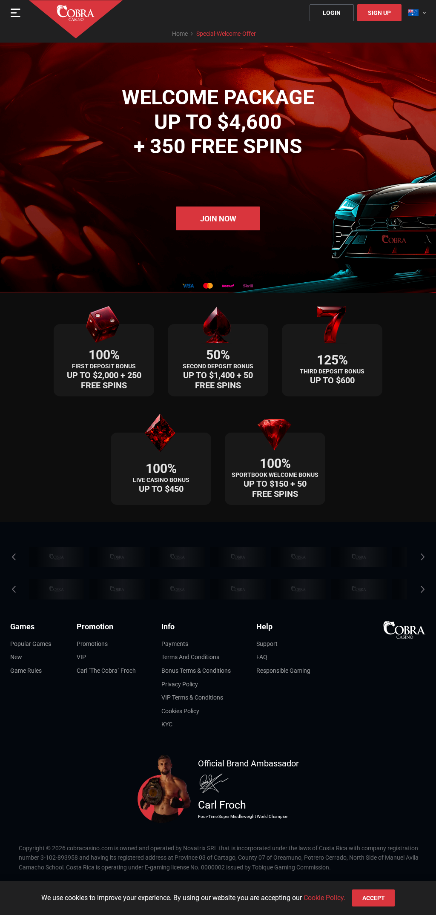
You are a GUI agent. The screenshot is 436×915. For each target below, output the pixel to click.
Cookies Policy (180, 711)
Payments (174, 643)
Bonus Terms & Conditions (196, 670)
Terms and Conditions (190, 657)
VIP (81, 657)
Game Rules (26, 670)
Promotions (92, 643)
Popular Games (30, 643)
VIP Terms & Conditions (192, 697)
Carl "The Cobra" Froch (106, 670)
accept (373, 898)
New (16, 657)
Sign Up (379, 12)
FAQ (261, 657)
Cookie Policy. (324, 898)
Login (332, 12)
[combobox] (417, 13)
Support (267, 643)
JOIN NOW (218, 218)
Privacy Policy (179, 684)
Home (180, 33)
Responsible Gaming (283, 670)
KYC (166, 724)
